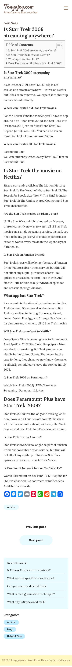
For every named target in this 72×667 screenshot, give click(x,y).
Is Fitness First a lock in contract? (29, 570)
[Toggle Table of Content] (58, 45)
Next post (36, 540)
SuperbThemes (61, 660)
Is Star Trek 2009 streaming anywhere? (32, 50)
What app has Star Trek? (23, 59)
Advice (11, 507)
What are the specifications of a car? (31, 578)
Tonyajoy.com (19, 6)
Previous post (36, 527)
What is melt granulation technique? (31, 594)
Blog (10, 629)
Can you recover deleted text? (26, 586)
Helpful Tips (14, 636)
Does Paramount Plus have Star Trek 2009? (35, 63)
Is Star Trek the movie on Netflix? (29, 54)
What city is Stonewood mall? (26, 602)
